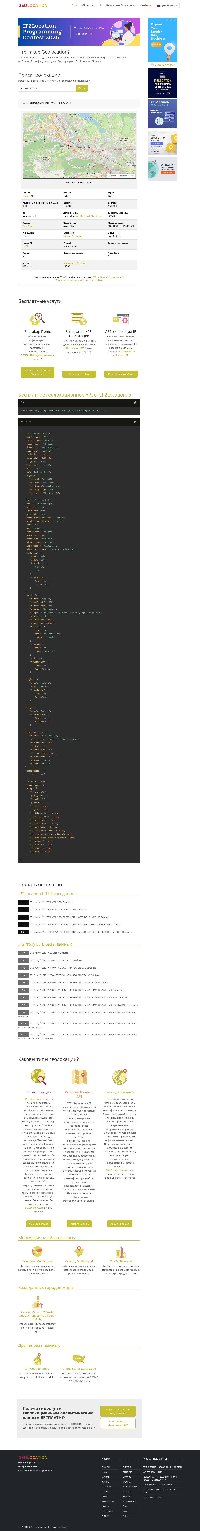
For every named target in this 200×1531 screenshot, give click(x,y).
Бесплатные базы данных (120, 5)
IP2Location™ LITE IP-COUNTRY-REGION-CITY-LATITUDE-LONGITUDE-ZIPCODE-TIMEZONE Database (81, 931)
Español (127, 1476)
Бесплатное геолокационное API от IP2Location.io (74, 395)
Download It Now (79, 374)
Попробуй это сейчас (121, 374)
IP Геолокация (33, 1099)
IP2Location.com (34, 1207)
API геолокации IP (91, 5)
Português (107, 1511)
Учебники (145, 5)
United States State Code (79, 1369)
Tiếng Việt (127, 1472)
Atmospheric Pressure (74, 263)
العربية (125, 1511)
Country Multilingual (79, 1261)
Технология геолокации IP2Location (162, 1467)
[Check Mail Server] (93, 216)
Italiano (127, 1467)
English (106, 1467)
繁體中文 (105, 1481)
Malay (105, 1491)
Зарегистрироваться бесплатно (37, 372)
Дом (74, 5)
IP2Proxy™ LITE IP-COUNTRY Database (49, 952)
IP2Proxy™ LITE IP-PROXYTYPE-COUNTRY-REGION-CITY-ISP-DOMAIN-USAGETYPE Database (76, 989)
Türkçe (105, 1516)
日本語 (104, 1472)
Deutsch (127, 1491)
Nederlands (108, 1501)
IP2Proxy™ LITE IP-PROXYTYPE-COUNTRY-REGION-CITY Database (63, 967)
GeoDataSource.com (117, 1170)
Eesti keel (106, 1486)
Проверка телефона (153, 1497)
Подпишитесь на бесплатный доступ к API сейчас (78, 280)
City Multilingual (121, 1261)
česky (125, 1506)
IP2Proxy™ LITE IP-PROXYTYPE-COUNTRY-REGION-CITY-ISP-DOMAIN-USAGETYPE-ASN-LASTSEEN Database (84, 1004)
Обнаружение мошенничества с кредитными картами (160, 1478)
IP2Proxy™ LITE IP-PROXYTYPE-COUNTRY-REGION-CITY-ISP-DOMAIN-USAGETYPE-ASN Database (78, 997)
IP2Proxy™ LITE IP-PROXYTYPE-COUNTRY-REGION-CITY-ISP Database (65, 975)
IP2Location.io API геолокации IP (108, 277)
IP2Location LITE (75, 348)
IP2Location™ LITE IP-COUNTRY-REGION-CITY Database (58, 909)
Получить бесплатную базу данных (117, 1411)
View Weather (29, 226)
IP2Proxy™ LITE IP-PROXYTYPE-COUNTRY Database (56, 960)
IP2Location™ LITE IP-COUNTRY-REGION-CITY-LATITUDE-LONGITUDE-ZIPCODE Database (75, 924)
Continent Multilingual (37, 1261)
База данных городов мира (157, 1484)
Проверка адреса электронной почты (159, 1491)
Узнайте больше (38, 1223)
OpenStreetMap (116, 175)
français (127, 1496)
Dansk (105, 1496)
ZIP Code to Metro (37, 1369)
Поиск (81, 88)
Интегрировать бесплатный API (118, 1423)
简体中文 (105, 1476)
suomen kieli (129, 1501)
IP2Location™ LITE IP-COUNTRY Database (51, 902)
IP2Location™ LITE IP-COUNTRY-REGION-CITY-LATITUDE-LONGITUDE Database (70, 916)
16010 (25, 246)
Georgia (26, 196)
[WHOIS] (79, 216)
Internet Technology (72, 236)
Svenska (127, 1481)
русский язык (167, 5)
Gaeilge (105, 1506)
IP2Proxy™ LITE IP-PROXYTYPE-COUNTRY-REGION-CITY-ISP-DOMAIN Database (70, 982)
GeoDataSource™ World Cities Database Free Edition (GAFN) (37, 1315)
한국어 (125, 1516)
